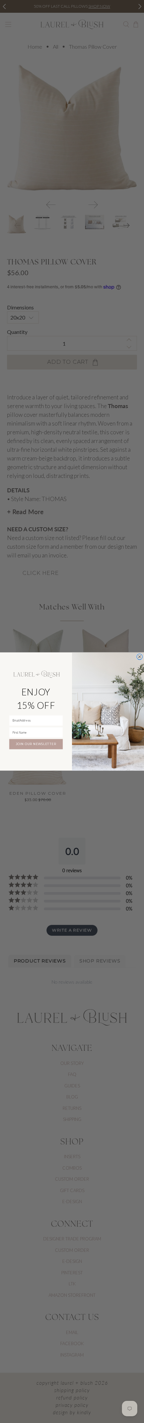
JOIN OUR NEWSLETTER (36, 744)
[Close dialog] (140, 657)
